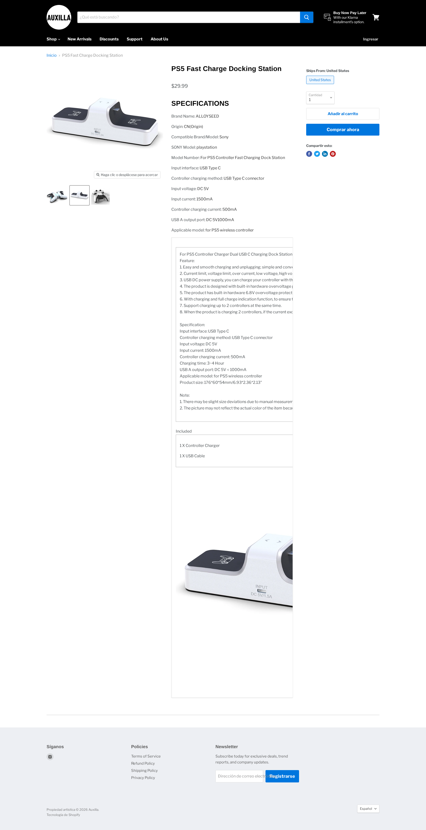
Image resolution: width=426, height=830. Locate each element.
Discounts (109, 39)
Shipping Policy (144, 770)
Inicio (52, 55)
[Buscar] (306, 17)
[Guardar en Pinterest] (333, 154)
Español (366, 809)
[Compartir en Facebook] (309, 154)
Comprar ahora (343, 129)
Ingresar (370, 39)
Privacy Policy (143, 778)
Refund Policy (143, 763)
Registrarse (282, 776)
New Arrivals (79, 39)
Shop (52, 39)
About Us (159, 39)
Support (134, 39)
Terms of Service (146, 756)
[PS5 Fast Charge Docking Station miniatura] (57, 195)
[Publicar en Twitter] (317, 154)
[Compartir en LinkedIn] (325, 154)
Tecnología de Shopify (63, 815)
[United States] (320, 85)
